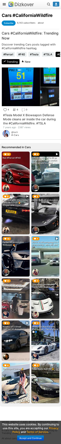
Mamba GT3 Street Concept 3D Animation (13, 328)
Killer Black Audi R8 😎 (43, 369)
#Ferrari (8, 54)
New (27, 61)
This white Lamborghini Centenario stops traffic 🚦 (45, 285)
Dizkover (24, 4)
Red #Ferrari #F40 (12, 158)
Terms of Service (37, 432)
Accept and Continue (30, 438)
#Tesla (34, 54)
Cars (7, 15)
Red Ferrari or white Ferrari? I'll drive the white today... (15, 287)
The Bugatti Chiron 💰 (13, 369)
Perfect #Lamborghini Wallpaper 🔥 (13, 243)
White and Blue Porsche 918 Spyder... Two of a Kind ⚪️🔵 (45, 329)
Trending (12, 61)
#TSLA (48, 54)
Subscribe (8, 23)
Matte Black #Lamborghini (45, 200)
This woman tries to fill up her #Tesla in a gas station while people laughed (44, 160)
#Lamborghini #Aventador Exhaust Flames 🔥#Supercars (15, 202)
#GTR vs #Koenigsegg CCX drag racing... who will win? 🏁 (45, 245)
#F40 (21, 54)
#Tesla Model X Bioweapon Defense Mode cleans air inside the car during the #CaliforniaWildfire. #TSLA (29, 119)
